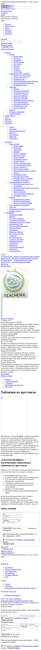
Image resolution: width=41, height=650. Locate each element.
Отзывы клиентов (11, 575)
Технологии (13, 243)
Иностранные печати (21, 169)
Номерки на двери (15, 215)
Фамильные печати (20, 159)
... (5, 35)
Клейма (12, 197)
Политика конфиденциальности (12, 601)
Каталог (8, 24)
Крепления (13, 249)
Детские (16, 68)
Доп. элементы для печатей (19, 205)
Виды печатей (14, 144)
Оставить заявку (4, 14)
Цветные (16, 66)
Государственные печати (22, 165)
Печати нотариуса (19, 167)
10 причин (13, 129)
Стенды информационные (18, 226)
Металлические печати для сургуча (26, 188)
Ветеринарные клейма (21, 199)
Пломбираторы (18, 79)
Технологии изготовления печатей (21, 209)
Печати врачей (18, 62)
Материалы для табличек (14, 385)
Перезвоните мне (7, 620)
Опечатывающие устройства (19, 74)
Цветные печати (19, 155)
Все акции (4, 264)
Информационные (15, 241)
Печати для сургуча (20, 77)
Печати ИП (17, 148)
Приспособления (19, 192)
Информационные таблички (23, 100)
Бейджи (16, 89)
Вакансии (12, 137)
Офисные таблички (20, 96)
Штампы (16, 152)
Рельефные (17, 60)
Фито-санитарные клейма (22, 203)
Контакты (8, 34)
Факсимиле (17, 150)
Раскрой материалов (16, 247)
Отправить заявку (13, 648)
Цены (7, 28)
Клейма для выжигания (21, 201)
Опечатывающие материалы (23, 83)
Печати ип (17, 58)
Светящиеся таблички (21, 104)
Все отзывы (5, 374)
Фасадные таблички (20, 98)
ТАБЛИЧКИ (9, 213)
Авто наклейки (14, 251)
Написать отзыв (6, 376)
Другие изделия (15, 228)
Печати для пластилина (21, 75)
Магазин (8, 30)
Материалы (13, 245)
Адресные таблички (20, 95)
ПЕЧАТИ (8, 142)
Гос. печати (17, 64)
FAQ (6, 577)
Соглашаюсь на (15, 618)
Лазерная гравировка (16, 112)
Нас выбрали (14, 135)
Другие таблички (19, 108)
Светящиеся (13, 230)
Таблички (12, 87)
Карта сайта (13, 138)
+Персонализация (11, 381)
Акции (11, 127)
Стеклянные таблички (21, 91)
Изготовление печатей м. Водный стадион (20, 588)
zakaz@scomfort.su (7, 49)
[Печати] (14, 297)
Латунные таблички (20, 102)
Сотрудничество (11, 571)
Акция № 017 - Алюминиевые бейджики (15, 262)
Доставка (8, 32)
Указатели (13, 236)
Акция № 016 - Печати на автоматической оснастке (19, 258)
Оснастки (16, 70)
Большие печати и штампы (23, 178)
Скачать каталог (15, 114)
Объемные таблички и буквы (19, 222)
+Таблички (9, 383)
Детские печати (19, 161)
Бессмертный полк (20, 106)
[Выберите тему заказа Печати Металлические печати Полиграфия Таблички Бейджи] (11, 520)
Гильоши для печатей (21, 180)
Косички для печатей (21, 176)
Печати (12, 54)
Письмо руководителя (17, 131)
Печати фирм (18, 56)
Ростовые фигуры (15, 238)
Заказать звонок (6, 11)
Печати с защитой (19, 154)
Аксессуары (17, 72)
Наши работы (10, 26)
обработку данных (21, 618)
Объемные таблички (20, 93)
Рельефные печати (20, 85)
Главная (8, 379)
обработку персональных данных (27, 646)
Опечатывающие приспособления (25, 81)
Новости (12, 133)
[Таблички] (2, 300)
